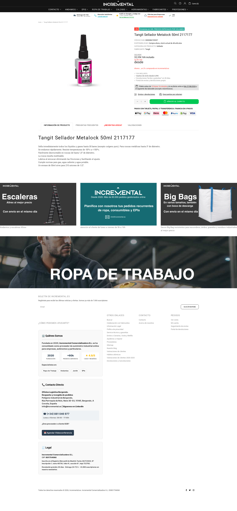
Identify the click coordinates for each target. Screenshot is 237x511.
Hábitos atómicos (114, 355)
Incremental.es (118, 3)
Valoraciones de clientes (116, 351)
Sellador (160, 46)
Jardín (75, 371)
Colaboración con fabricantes (118, 323)
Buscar (109, 320)
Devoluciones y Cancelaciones (119, 361)
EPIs (83, 371)
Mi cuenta (175, 323)
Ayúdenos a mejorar (114, 339)
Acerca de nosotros (146, 323)
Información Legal (114, 326)
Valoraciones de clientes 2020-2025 (121, 358)
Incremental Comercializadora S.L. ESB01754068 (101, 490)
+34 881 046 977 (103, 16)
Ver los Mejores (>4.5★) (126, 17)
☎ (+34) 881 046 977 (56, 413)
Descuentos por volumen (155, 16)
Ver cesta (174, 320)
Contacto (142, 320)
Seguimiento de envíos (179, 326)
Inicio (40, 22)
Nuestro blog (112, 348)
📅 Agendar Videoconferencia (58, 433)
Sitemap (110, 345)
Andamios (64, 371)
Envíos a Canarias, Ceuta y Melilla (120, 336)
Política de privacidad (115, 329)
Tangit (147, 49)
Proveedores (112, 342)
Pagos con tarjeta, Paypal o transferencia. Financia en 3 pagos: (163, 109)
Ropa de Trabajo (49, 371)
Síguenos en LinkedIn (73, 406)
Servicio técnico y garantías (117, 332)
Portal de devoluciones (179, 329)
